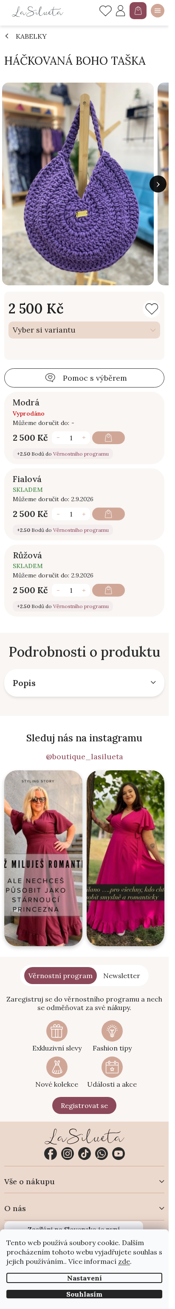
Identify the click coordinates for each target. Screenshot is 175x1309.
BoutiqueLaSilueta (50, 1153)
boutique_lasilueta (67, 1153)
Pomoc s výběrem (95, 378)
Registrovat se (84, 1105)
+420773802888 (101, 1153)
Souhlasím (84, 1294)
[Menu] (157, 10)
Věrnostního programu (81, 454)
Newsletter (121, 975)
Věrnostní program (60, 975)
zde (124, 1261)
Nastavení (84, 1278)
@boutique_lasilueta (84, 756)
